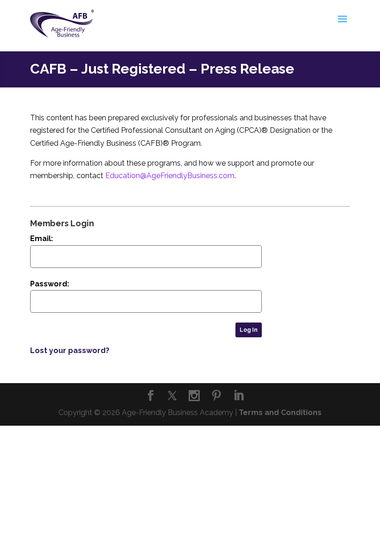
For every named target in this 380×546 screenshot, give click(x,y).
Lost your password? (69, 350)
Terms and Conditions (280, 412)
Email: (41, 238)
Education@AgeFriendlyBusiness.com (169, 175)
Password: (49, 283)
